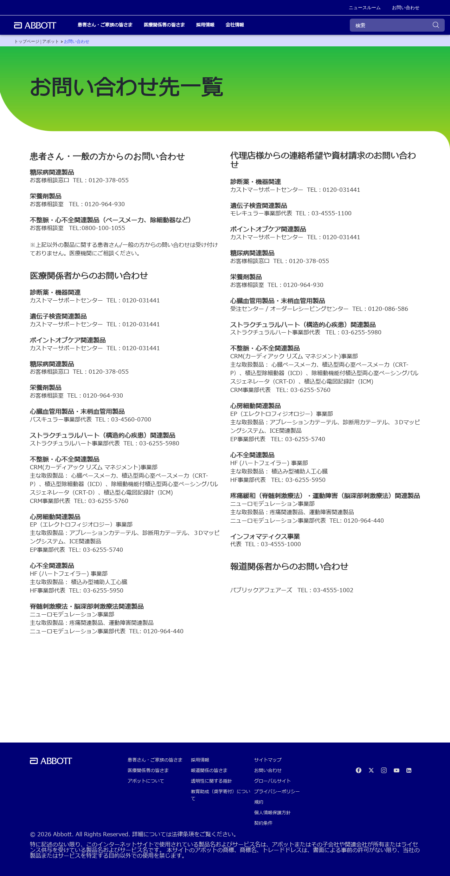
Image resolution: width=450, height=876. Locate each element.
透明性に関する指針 (211, 781)
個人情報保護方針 (272, 812)
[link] (36, 41)
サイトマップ (268, 760)
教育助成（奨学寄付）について (220, 795)
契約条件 (263, 823)
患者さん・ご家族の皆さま (155, 760)
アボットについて (146, 781)
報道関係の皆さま (209, 770)
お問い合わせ (268, 770)
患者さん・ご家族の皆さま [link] (105, 24)
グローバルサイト (272, 781)
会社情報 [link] (235, 24)
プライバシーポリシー (277, 791)
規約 (258, 802)
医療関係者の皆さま (148, 770)
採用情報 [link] (205, 24)
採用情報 (200, 760)
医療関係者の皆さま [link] (164, 24)
